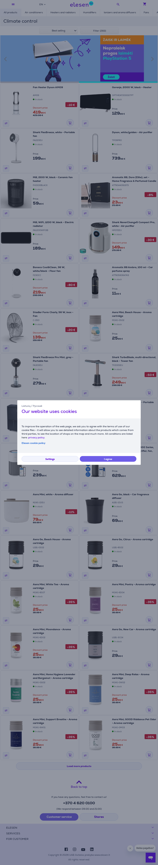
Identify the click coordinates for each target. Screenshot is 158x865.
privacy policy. (36, 437)
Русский (37, 405)
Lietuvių (26, 405)
